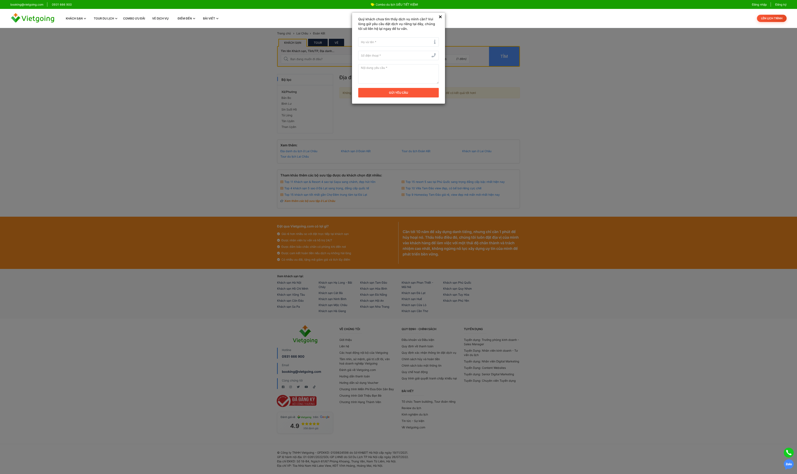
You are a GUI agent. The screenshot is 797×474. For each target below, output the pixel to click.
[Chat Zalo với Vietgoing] (789, 464)
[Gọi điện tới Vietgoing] (789, 453)
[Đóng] (440, 17)
